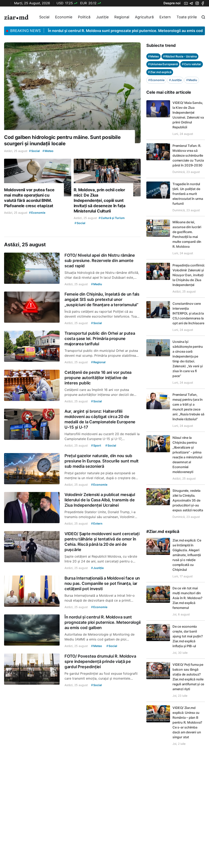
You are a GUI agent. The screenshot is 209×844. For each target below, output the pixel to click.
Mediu (191, 80)
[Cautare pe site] (203, 17)
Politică (84, 17)
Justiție (102, 17)
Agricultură (144, 17)
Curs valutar (191, 64)
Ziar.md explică (159, 72)
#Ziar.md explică (162, 531)
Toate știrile (187, 17)
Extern (165, 17)
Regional (121, 17)
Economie (63, 17)
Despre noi (171, 3)
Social (44, 17)
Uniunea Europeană (163, 64)
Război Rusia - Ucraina (180, 56)
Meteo (153, 56)
